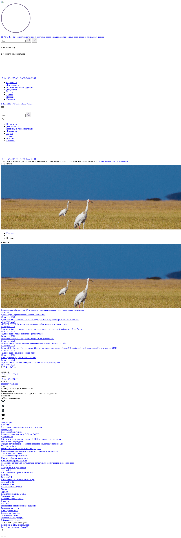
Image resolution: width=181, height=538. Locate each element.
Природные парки (9, 510)
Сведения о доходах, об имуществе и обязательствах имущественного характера (37, 463)
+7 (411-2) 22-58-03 (27, 78)
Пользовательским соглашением (113, 161)
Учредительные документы (13, 467)
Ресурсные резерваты (10, 508)
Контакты (10, 99)
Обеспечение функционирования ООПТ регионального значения (31, 439)
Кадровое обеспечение (11, 432)
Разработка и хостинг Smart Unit (15, 527)
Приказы (5, 475)
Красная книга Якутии (11, 487)
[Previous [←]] (2, 536)
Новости (10, 97)
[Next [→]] (5, 536)
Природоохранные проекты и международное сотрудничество (29, 451)
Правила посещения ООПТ (13, 494)
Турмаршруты (7, 496)
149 (11, 367)
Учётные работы (8, 446)
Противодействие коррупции (19, 87)
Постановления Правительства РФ (17, 472)
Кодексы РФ (6, 477)
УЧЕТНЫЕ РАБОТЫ (10, 104)
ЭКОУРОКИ (26, 104)
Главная (10, 233)
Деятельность (12, 85)
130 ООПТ (6, 503)
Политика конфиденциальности (15, 525)
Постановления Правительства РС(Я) (18, 479)
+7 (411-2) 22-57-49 (10, 78)
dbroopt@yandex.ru (9, 384)
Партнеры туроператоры (12, 498)
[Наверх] (2, 531)
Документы (11, 90)
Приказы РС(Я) (8, 484)
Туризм (9, 94)
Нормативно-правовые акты (14, 460)
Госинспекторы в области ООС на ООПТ (20, 434)
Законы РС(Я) (7, 482)
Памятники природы (10, 513)
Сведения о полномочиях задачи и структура (21, 427)
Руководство (6, 429)
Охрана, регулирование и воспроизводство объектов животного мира (32, 444)
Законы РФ (6, 470)
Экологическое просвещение (14, 456)
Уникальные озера (9, 515)
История (5, 425)
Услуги (9, 92)
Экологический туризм (11, 453)
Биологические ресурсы (12, 441)
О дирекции (11, 82)
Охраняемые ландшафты (12, 518)
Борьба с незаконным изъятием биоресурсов (21, 448)
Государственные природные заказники (19, 506)
